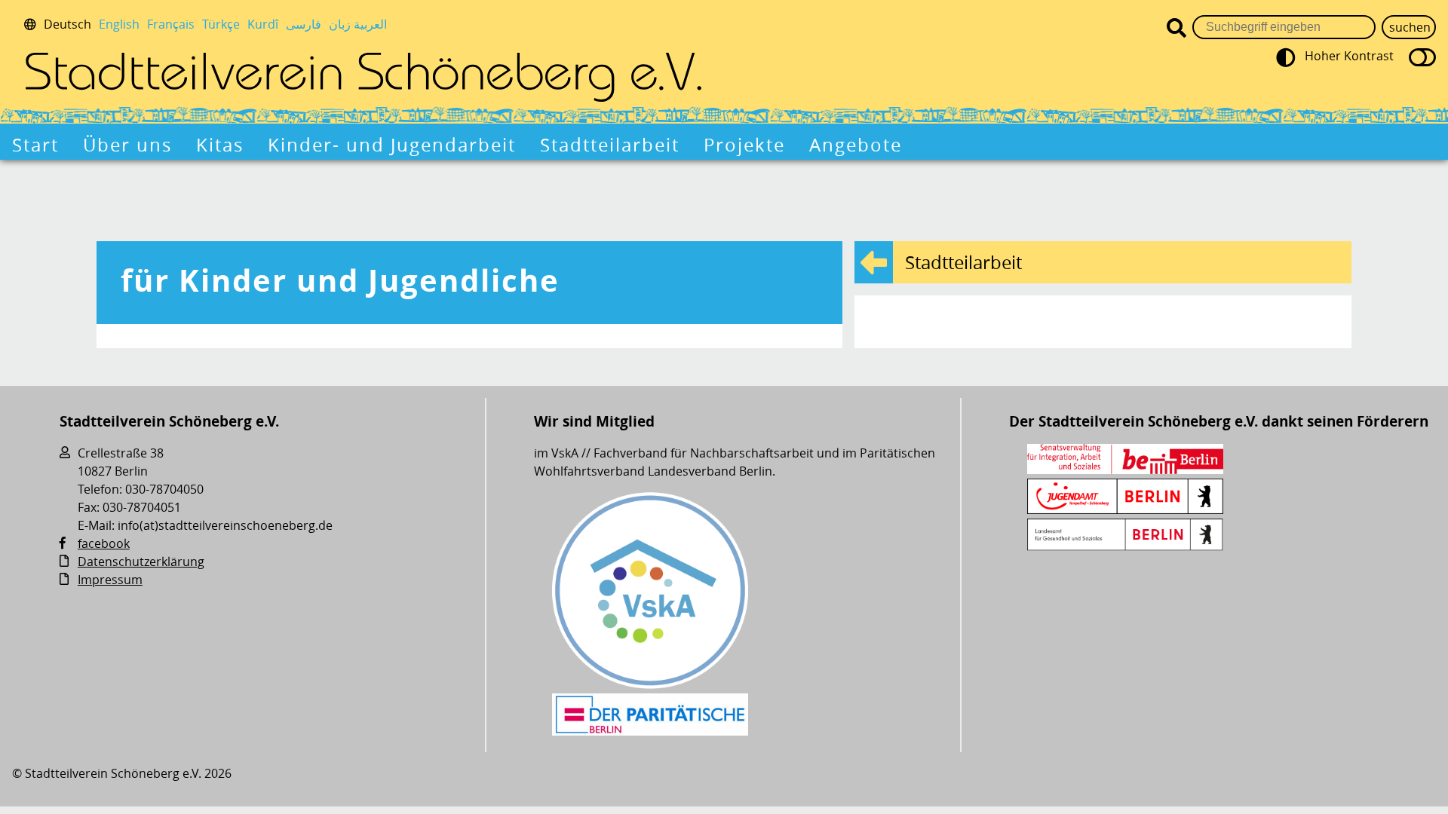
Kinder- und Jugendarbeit (392, 145)
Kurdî (262, 24)
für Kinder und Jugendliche (340, 280)
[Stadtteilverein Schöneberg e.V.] (363, 77)
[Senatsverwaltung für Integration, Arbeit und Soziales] (1125, 469)
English (119, 24)
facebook (104, 543)
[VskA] (650, 684)
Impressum (110, 579)
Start (35, 145)
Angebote (855, 145)
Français (171, 24)
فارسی (303, 24)
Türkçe (221, 24)
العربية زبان (358, 24)
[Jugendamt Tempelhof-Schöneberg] (1125, 509)
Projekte (744, 145)
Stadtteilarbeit (610, 145)
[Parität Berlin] (650, 731)
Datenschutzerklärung (141, 561)
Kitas (220, 145)
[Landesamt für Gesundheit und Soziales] (1125, 546)
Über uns (127, 145)
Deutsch (67, 24)
